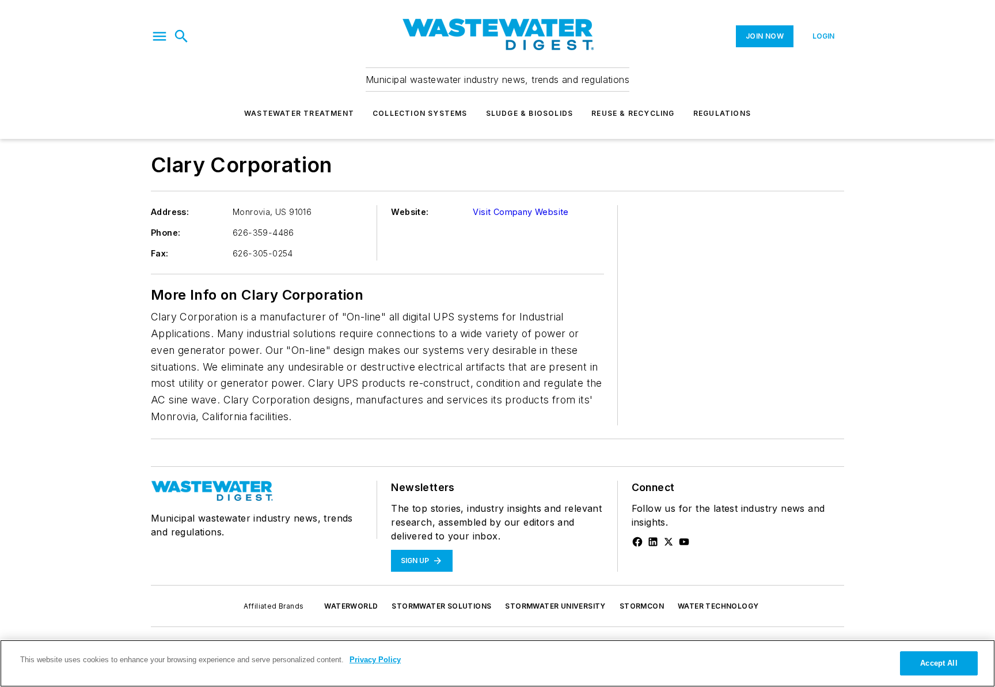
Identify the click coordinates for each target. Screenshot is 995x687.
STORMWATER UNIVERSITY (555, 606)
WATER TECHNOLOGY (718, 606)
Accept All (938, 663)
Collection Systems (420, 113)
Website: (409, 212)
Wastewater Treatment (299, 113)
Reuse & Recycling (632, 113)
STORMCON (642, 606)
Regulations (722, 113)
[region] (497, 663)
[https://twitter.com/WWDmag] (668, 542)
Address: (170, 212)
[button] (159, 36)
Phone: (165, 232)
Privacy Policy (375, 659)
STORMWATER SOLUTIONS (441, 606)
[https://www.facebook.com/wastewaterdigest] (637, 542)
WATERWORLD (351, 606)
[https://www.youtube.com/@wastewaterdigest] (684, 542)
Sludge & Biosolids (530, 113)
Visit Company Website (520, 212)
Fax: (160, 253)
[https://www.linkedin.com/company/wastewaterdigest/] (653, 542)
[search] (181, 36)
